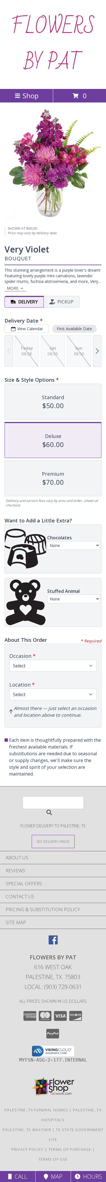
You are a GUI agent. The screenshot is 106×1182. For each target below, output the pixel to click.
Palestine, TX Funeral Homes (36, 1109)
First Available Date (74, 328)
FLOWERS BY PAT (53, 44)
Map (55, 1176)
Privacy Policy (27, 1149)
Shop (30, 95)
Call (19, 1176)
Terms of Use (53, 1159)
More (12, 288)
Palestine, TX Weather (27, 1129)
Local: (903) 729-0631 (53, 987)
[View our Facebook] (53, 942)
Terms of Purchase (70, 1149)
